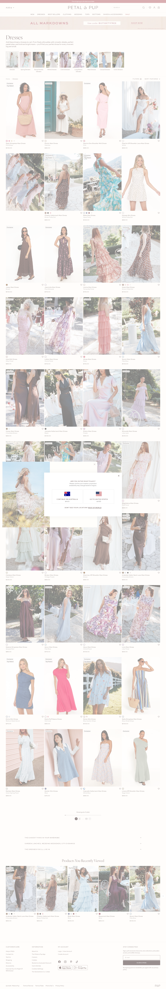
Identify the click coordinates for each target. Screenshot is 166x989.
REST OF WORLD (94, 507)
